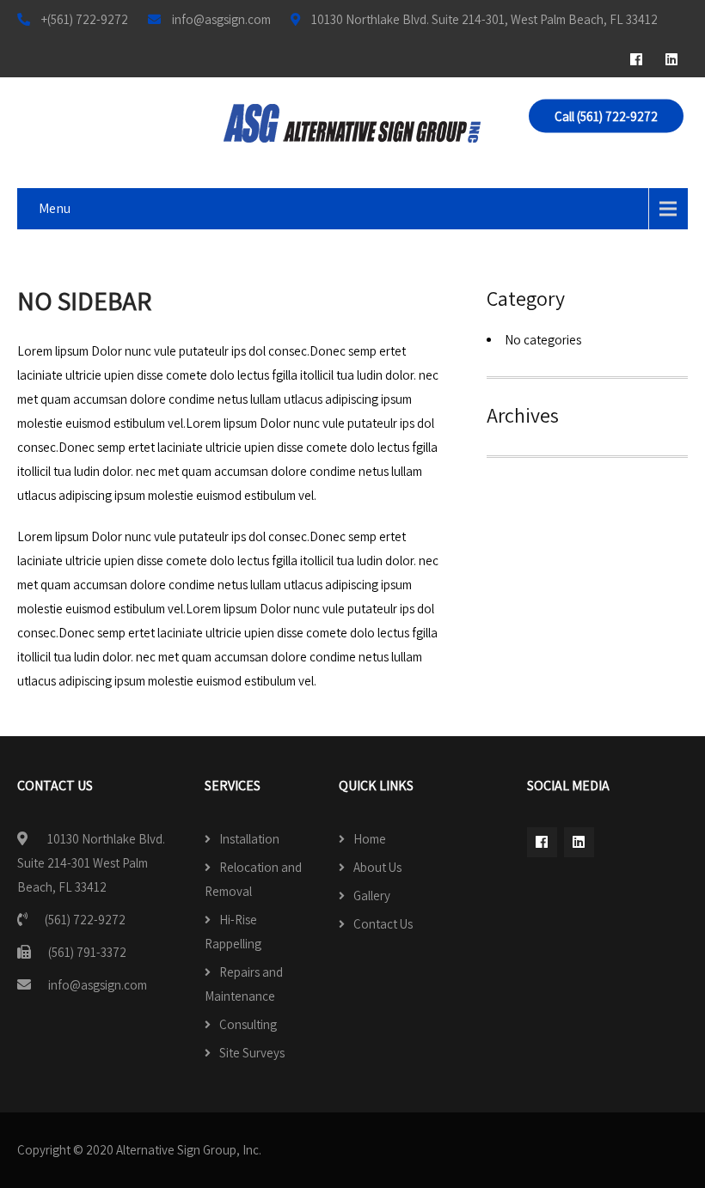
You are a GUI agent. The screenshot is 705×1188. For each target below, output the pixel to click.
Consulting (248, 1024)
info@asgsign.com (97, 985)
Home (369, 839)
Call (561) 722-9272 (606, 116)
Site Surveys (252, 1053)
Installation (249, 839)
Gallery (371, 895)
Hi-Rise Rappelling (233, 931)
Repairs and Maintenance (244, 984)
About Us (377, 867)
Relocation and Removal (253, 879)
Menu (54, 208)
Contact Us (383, 924)
